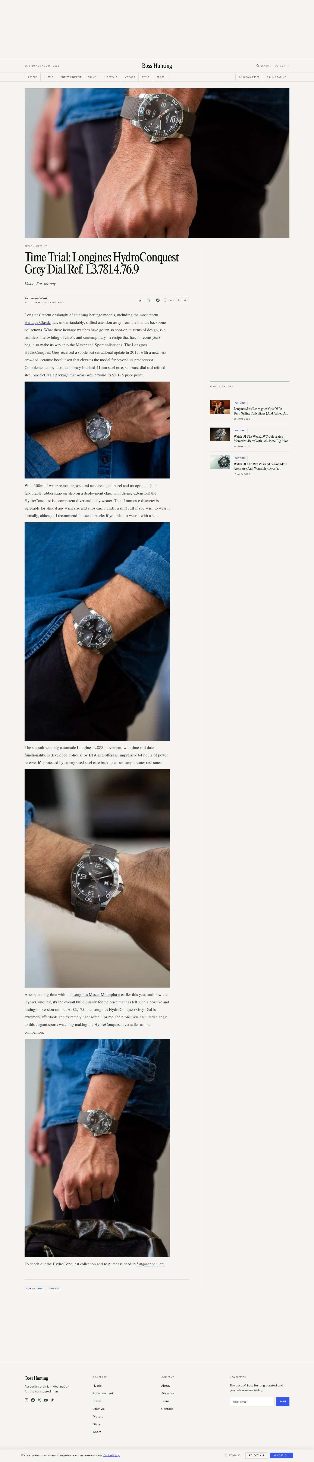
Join (283, 1401)
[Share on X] (149, 300)
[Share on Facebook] (157, 300)
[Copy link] (140, 300)
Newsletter (251, 77)
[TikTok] (52, 1400)
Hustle (48, 77)
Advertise (168, 1393)
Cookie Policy (111, 1455)
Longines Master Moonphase (96, 994)
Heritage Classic (38, 322)
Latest (32, 77)
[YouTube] (46, 1400)
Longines (53, 1288)
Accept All (281, 1455)
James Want (38, 298)
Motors (130, 77)
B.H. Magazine (276, 77)
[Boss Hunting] (157, 65)
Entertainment (70, 77)
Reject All (257, 1455)
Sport (160, 77)
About (165, 1386)
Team (165, 1401)
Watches (41, 246)
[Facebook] (33, 1400)
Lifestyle (110, 77)
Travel (92, 77)
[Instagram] (26, 1400)
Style (146, 77)
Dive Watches (34, 1288)
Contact (167, 1409)
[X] (39, 1400)
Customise (232, 1455)
